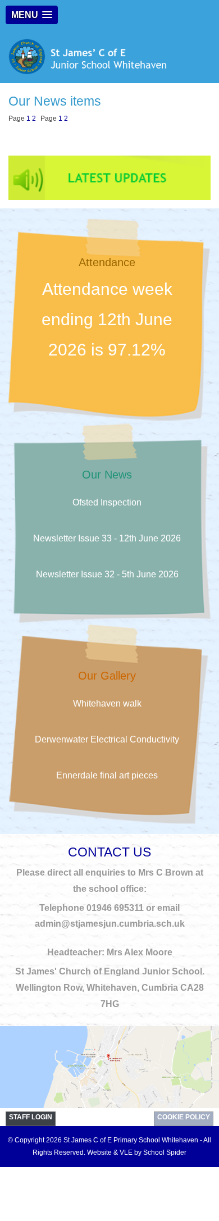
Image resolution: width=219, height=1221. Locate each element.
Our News (107, 474)
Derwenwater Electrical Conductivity (107, 739)
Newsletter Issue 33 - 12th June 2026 (107, 538)
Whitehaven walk (107, 703)
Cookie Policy (183, 1117)
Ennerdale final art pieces (107, 775)
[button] (32, 15)
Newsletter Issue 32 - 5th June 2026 (107, 574)
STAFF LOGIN (30, 1117)
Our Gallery (107, 675)
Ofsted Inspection (107, 502)
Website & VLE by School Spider (136, 1152)
